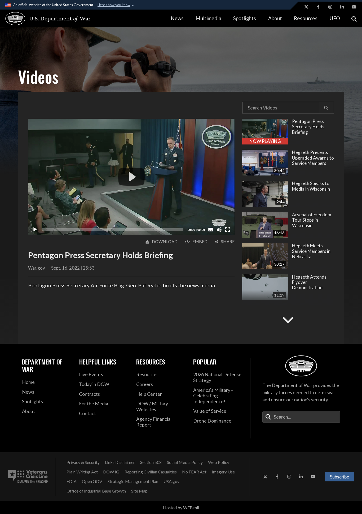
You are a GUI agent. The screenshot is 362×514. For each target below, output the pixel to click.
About (275, 18)
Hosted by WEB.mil (181, 507)
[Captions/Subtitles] (210, 229)
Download (165, 241)
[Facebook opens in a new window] (318, 7)
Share (228, 241)
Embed (200, 241)
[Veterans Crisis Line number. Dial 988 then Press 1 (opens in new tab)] (28, 476)
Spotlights (244, 18)
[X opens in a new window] (306, 7)
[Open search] (354, 18)
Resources (305, 18)
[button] (326, 107)
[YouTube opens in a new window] (354, 7)
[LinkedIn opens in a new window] (342, 7)
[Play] (35, 229)
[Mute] (219, 229)
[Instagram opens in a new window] (330, 7)
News (177, 18)
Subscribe (339, 477)
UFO (334, 18)
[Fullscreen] (227, 229)
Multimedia (208, 18)
